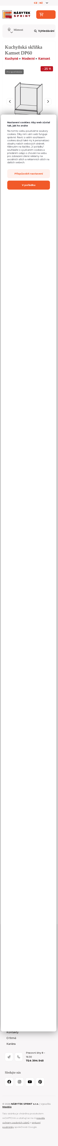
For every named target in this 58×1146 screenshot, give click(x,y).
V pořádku (28, 185)
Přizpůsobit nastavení (29, 173)
